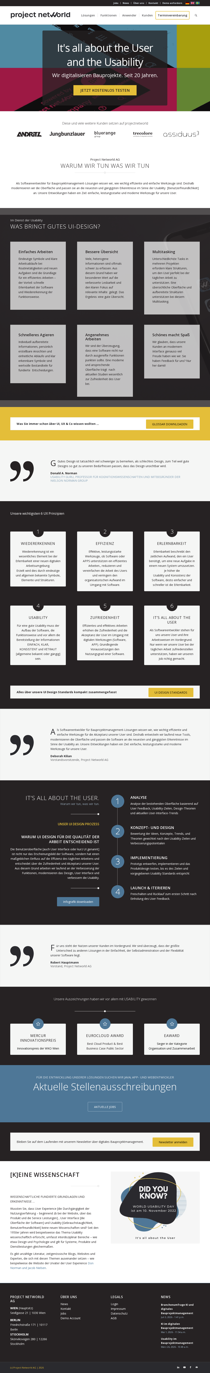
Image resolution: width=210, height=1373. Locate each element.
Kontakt (153, 3)
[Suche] (196, 15)
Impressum (118, 1309)
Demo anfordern (172, 3)
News (126, 3)
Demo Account (70, 1318)
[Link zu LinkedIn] (178, 1367)
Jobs (115, 3)
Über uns (138, 3)
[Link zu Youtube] (184, 1367)
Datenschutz (119, 1313)
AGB (114, 1318)
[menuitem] (116, 3)
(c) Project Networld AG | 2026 (27, 1367)
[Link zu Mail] (197, 1367)
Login (114, 1304)
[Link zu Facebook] (190, 1367)
